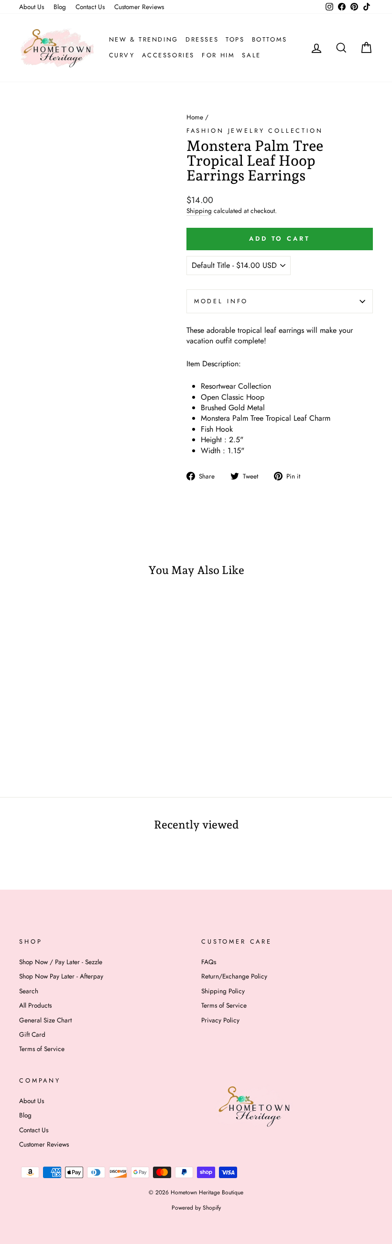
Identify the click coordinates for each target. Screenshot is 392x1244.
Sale (251, 55)
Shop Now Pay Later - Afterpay (61, 976)
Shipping (199, 210)
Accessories (168, 55)
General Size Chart (45, 1020)
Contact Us (90, 6)
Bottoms (269, 39)
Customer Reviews (139, 6)
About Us (31, 6)
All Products (35, 1005)
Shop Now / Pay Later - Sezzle (60, 962)
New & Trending (143, 39)
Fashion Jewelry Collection (254, 130)
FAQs (208, 962)
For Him (218, 55)
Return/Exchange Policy (234, 976)
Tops (235, 39)
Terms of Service (42, 1048)
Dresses (201, 39)
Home (194, 117)
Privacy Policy (220, 1020)
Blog (60, 6)
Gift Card (32, 1034)
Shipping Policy (223, 991)
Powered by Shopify (196, 1207)
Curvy (122, 55)
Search (28, 991)
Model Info (221, 301)
